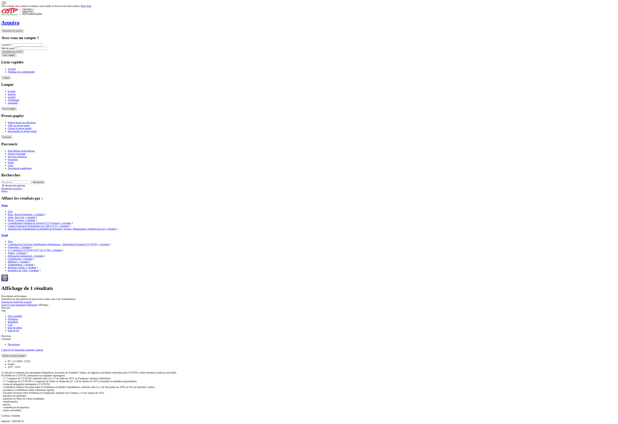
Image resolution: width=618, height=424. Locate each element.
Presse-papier (9, 108)
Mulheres (18, 261)
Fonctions (13, 159)
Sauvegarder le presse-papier (22, 131)
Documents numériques (20, 168)
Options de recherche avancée (16, 302)
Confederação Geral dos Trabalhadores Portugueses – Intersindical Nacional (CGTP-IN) (58, 244)
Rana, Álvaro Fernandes (26, 214)
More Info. (86, 6)
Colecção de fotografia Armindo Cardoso (22, 350)
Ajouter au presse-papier (14, 355)
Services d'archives (17, 156)
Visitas (17, 253)
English (11, 91)
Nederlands (13, 100)
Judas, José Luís (22, 217)
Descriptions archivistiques (21, 150)
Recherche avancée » (12, 188)
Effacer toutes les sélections (22, 122)
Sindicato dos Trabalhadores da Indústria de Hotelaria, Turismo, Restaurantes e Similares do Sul (62, 229)
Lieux (11, 165)
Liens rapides (9, 55)
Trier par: (6, 307)
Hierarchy (32, 304)
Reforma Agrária (22, 267)
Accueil (12, 69)
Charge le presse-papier (20, 128)
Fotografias (19, 247)
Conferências (20, 258)
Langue (6, 77)
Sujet (4, 235)
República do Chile (23, 270)
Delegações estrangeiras (25, 256)
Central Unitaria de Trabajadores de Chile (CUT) (38, 226)
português (13, 103)
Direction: (6, 336)
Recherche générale (15, 185)
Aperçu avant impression (14, 304)
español (11, 97)
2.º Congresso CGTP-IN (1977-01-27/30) (35, 250)
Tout (10, 211)
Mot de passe (9, 48)
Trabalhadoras (20, 264)
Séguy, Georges (21, 220)
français (12, 94)
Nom (4, 205)
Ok (4, 3)
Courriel (6, 44)
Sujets (11, 162)
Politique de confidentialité (21, 71)
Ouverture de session (13, 31)
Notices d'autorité (16, 153)
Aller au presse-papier (19, 125)
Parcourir (7, 137)
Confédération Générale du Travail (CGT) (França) (39, 223)
